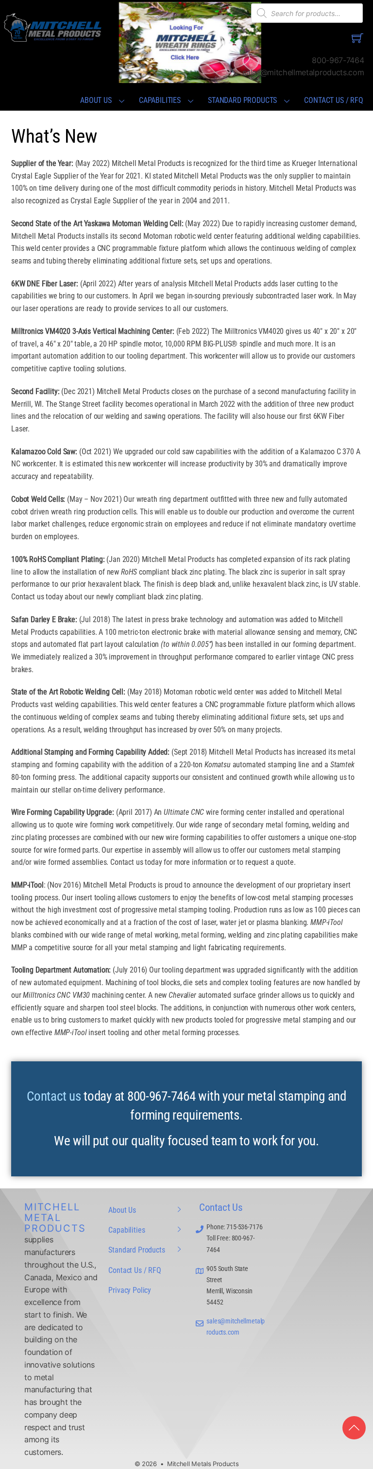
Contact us (54, 1096)
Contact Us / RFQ (333, 100)
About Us (96, 100)
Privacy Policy (129, 1290)
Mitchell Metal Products (55, 1217)
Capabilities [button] (160, 100)
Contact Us (221, 1207)
